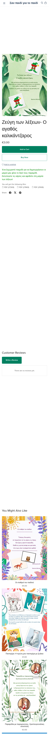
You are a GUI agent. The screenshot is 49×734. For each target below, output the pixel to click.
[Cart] (46, 3)
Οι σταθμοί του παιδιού (24, 582)
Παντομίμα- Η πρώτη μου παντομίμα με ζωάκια (24, 654)
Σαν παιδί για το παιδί (24, 3)
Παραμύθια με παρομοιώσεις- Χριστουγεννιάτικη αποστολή (24, 725)
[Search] (42, 3)
